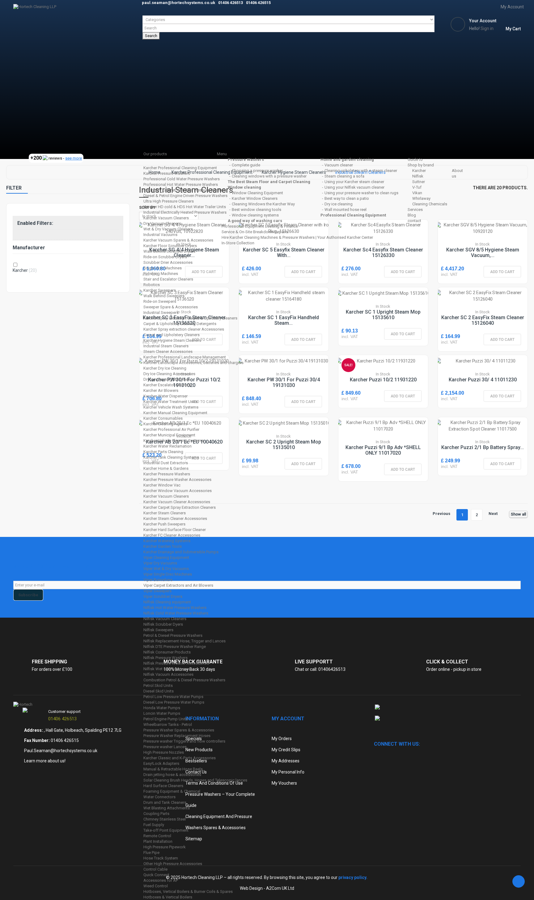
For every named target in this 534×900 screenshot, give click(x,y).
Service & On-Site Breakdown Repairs (255, 231)
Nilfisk (417, 176)
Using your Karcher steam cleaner (354, 181)
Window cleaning (244, 187)
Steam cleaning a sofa (344, 176)
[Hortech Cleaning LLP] (249, 79)
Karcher (419, 170)
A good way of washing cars (255, 220)
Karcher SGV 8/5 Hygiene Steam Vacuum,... (482, 252)
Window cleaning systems (255, 215)
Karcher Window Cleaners (255, 198)
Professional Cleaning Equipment (353, 215)
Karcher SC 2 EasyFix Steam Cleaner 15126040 (482, 320)
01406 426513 (62, 719)
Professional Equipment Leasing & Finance (260, 226)
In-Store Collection (238, 243)
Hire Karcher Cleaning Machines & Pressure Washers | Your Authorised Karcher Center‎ (297, 237)
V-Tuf (417, 187)
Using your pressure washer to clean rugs (361, 193)
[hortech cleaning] (22, 704)
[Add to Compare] (489, 243)
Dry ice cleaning (338, 204)
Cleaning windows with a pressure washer (269, 176)
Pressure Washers (246, 159)
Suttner (418, 181)
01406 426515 (65, 740)
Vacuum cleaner (338, 165)
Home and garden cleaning (347, 159)
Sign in (487, 28)
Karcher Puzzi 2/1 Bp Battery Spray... (482, 447)
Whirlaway (421, 198)
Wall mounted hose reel (345, 209)
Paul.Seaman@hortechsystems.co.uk (60, 750)
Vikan (417, 193)
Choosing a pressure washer (257, 170)
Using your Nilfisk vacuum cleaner (354, 187)
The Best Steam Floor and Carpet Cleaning (269, 181)
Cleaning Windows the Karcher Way (263, 204)
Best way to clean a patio (346, 198)
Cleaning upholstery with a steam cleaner (360, 170)
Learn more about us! (45, 760)
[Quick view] (475, 243)
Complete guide (246, 165)
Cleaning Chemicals (429, 204)
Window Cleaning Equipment (257, 193)
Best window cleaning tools (256, 209)
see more (73, 158)
